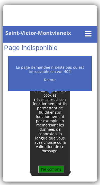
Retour (50, 79)
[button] (49, 34)
